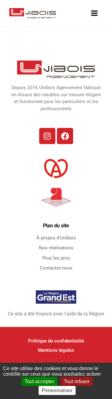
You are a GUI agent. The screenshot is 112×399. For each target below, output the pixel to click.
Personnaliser (57, 390)
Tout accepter (39, 381)
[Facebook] (65, 136)
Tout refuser (77, 381)
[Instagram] (47, 136)
